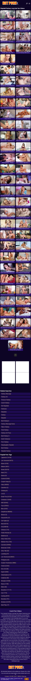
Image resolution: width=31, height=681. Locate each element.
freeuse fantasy (5, 400)
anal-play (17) (5, 605)
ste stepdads (5, 406)
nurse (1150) (5, 584)
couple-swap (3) (5, 481)
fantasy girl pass (6, 433)
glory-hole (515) (5, 539)
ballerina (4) (4, 536)
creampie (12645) (6, 499)
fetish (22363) (5, 566)
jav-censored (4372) (7, 460)
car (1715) (4, 593)
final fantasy (5, 430)
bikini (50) (4, 587)
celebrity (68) (5, 578)
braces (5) (4, 514)
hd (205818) (4, 526)
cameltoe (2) (4, 487)
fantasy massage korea (8, 424)
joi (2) (3, 493)
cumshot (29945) (6, 545)
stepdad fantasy (6, 451)
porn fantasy (5, 442)
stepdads (4, 412)
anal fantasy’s (5, 421)
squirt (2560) (4, 572)
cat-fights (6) (5, 520)
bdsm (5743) (4, 463)
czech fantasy (5, 403)
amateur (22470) (5, 602)
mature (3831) (5, 466)
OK (26, 679)
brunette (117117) (6, 590)
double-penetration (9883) (8, 563)
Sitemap (24, 676)
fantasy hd (4, 397)
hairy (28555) (5, 484)
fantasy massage (6, 394)
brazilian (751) (5, 599)
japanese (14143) (6, 457)
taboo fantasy (5, 427)
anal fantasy (4, 448)
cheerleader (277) (6, 575)
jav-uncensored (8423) (7, 557)
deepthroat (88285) (6, 511)
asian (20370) (5, 469)
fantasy (3, 415)
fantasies (4, 409)
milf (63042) (4, 502)
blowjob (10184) (5, 581)
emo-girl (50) (5, 569)
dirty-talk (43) (5, 551)
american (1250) (5, 548)
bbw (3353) (4, 508)
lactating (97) (5, 554)
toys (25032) (5, 505)
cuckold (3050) (5, 478)
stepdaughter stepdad (7, 445)
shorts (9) (4, 475)
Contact (7, 676)
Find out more (12, 679)
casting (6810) (5, 596)
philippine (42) (5, 560)
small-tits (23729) (6, 496)
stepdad (3, 418)
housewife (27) (5, 517)
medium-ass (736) (6, 542)
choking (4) (4, 490)
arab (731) (4, 472)
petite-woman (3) (6, 532)
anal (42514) (4, 523)
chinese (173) (5, 529)
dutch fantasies (5, 439)
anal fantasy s (5, 436)
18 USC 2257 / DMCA (15, 676)
